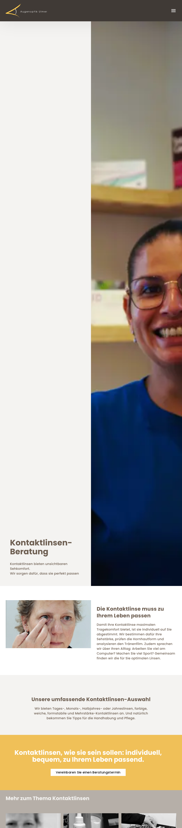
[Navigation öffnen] (173, 11)
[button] (88, 772)
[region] (91, 303)
